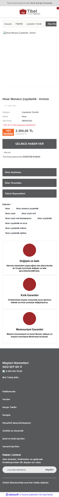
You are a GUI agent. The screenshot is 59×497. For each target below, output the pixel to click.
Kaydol (49, 469)
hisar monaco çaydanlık (27, 208)
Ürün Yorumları (13, 183)
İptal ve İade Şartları (13, 438)
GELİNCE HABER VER (29, 143)
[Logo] (29, 11)
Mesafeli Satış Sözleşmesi (16, 423)
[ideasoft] (12, 494)
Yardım (6, 399)
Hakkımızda (8, 391)
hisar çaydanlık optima (15, 233)
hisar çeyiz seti (29, 213)
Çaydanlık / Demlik (30, 112)
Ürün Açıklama (13, 172)
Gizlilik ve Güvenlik (12, 431)
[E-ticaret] (29, 494)
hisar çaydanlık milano (15, 228)
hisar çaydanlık (45, 218)
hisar (7, 208)
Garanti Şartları (11, 446)
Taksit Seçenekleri (15, 193)
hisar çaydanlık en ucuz (16, 223)
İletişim (6, 415)
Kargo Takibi (9, 407)
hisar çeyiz (10, 213)
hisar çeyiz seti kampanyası (18, 218)
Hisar (24, 116)
